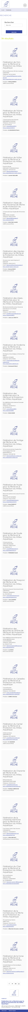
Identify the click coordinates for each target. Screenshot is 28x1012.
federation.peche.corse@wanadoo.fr (15, 971)
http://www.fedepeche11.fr (9, 550)
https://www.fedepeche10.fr (10, 502)
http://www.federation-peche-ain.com (12, 79)
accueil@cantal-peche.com (13, 738)
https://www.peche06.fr (8, 315)
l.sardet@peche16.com (12, 784)
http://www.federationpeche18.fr (11, 883)
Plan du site (4, 1010)
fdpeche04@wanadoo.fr (12, 218)
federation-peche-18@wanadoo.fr (14, 882)
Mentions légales (12, 1010)
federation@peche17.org (12, 833)
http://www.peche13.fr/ (8, 647)
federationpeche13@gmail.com (14, 645)
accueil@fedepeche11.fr (12, 548)
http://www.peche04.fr (8, 220)
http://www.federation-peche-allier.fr (12, 173)
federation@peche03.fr (12, 171)
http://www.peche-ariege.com (10, 457)
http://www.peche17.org (9, 835)
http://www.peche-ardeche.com (10, 363)
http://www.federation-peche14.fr (11, 694)
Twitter (12, 983)
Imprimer (18, 983)
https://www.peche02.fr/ (9, 128)
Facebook (9, 983)
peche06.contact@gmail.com (13, 313)
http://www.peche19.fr (8, 926)
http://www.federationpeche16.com (11, 786)
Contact (4, 998)
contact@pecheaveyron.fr (12, 595)
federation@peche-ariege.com (13, 456)
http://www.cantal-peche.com (10, 739)
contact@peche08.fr (11, 409)
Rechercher (9, 22)
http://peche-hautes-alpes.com (10, 266)
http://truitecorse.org (8, 973)
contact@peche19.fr (11, 925)
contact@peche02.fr (11, 126)
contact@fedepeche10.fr (12, 500)
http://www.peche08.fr (8, 410)
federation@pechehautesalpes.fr (14, 265)
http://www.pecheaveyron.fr (10, 597)
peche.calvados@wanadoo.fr (13, 692)
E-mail (15, 983)
